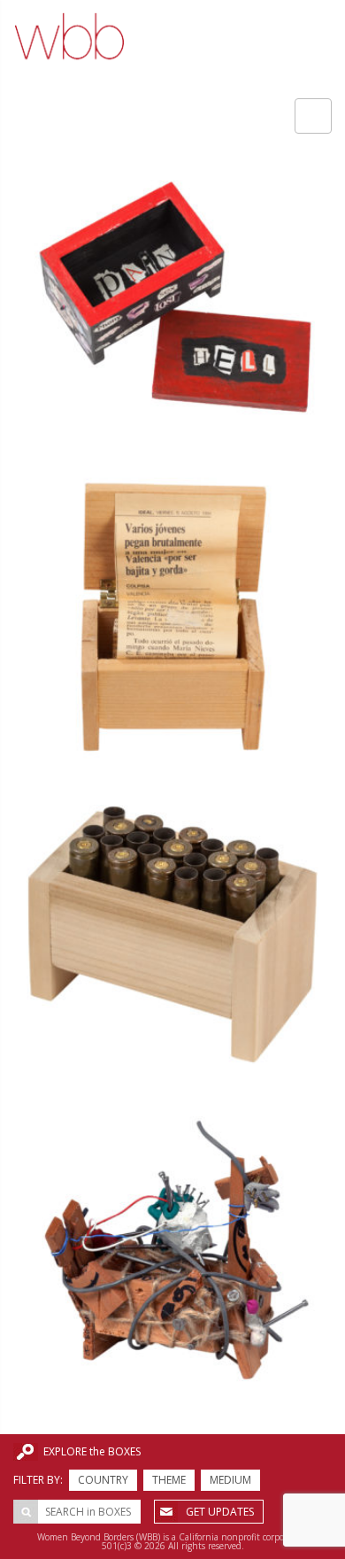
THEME (169, 1479)
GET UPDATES (220, 1511)
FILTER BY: (38, 1479)
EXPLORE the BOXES (92, 1451)
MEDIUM (230, 1479)
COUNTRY (103, 1479)
